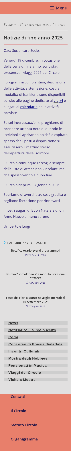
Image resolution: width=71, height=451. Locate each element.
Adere (12, 25)
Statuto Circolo (24, 424)
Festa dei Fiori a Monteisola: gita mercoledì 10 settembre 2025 (35, 300)
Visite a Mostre (22, 380)
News (61, 25)
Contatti (18, 396)
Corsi (13, 337)
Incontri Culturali (23, 351)
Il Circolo (18, 410)
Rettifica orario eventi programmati (35, 250)
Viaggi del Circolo (24, 372)
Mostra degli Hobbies (28, 358)
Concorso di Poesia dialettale (35, 344)
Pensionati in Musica (27, 365)
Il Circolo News (42, 330)
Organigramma (24, 439)
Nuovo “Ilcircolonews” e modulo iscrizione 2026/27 (35, 276)
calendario (29, 106)
